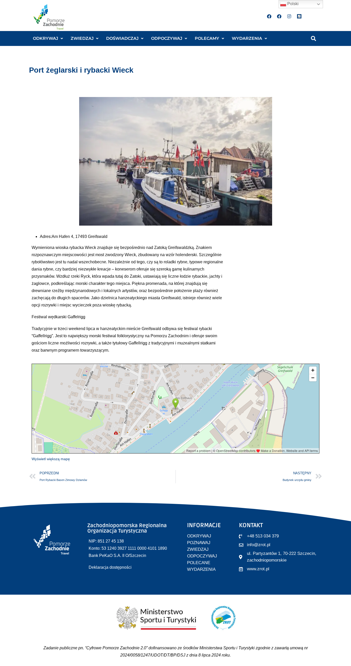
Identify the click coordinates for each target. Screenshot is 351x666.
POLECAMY (207, 38)
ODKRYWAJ (45, 38)
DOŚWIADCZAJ (122, 38)
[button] (48, 38)
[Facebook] (269, 16)
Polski (292, 4)
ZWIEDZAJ (82, 38)
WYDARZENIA (247, 38)
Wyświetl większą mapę (51, 459)
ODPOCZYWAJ (166, 38)
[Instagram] (289, 16)
